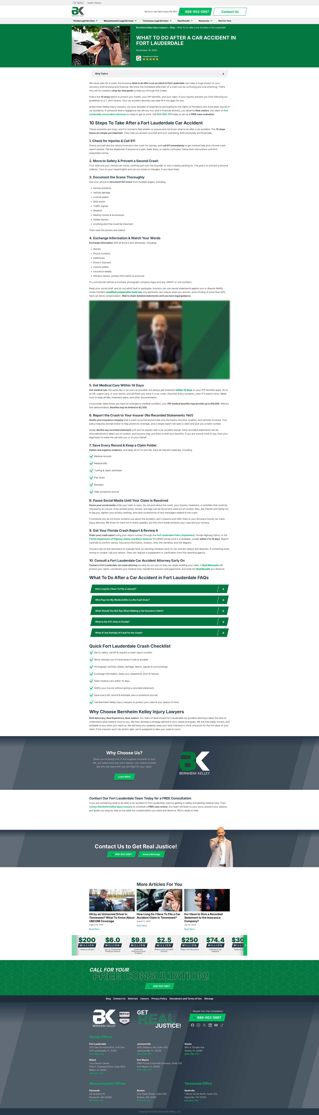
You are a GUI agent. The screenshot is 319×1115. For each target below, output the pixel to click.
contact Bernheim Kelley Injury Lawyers (110, 806)
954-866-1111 (164, 114)
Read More (112, 929)
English (90, 3)
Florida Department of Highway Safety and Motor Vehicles (120, 539)
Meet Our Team (224, 21)
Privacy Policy (159, 998)
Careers (144, 998)
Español (98, 3)
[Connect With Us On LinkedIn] (210, 1025)
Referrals (133, 998)
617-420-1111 (96, 1100)
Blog (172, 27)
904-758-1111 (144, 1054)
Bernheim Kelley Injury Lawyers (152, 27)
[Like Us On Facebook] (192, 1025)
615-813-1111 (191, 1100)
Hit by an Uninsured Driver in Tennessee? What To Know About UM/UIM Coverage (111, 917)
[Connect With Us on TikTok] (222, 1025)
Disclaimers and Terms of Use (186, 998)
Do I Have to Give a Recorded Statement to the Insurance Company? (203, 917)
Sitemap (208, 998)
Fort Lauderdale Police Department (176, 535)
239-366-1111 (144, 1070)
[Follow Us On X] (204, 1025)
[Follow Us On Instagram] (198, 1025)
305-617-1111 (96, 1073)
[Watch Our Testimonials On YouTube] (216, 1025)
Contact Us (119, 998)
